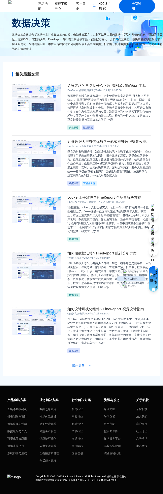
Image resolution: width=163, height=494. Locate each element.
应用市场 (109, 424)
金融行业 (77, 424)
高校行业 (77, 431)
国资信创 (77, 453)
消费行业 (77, 416)
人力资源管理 (48, 446)
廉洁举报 (141, 446)
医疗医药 (77, 446)
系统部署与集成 (17, 453)
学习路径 (109, 416)
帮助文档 (109, 409)
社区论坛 (141, 431)
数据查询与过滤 (17, 424)
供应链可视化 (48, 438)
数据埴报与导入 (17, 431)
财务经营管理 (48, 424)
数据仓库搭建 (48, 409)
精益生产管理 (48, 431)
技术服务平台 (112, 438)
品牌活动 (141, 438)
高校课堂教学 (112, 446)
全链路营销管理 (49, 453)
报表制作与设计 (17, 416)
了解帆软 (141, 409)
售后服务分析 (48, 460)
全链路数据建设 (17, 409)
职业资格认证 (112, 453)
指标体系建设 (48, 416)
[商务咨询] (153, 279)
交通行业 (77, 438)
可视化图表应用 (17, 438)
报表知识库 (111, 431)
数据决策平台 (15, 446)
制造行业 (77, 409)
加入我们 (141, 416)
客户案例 (141, 424)
